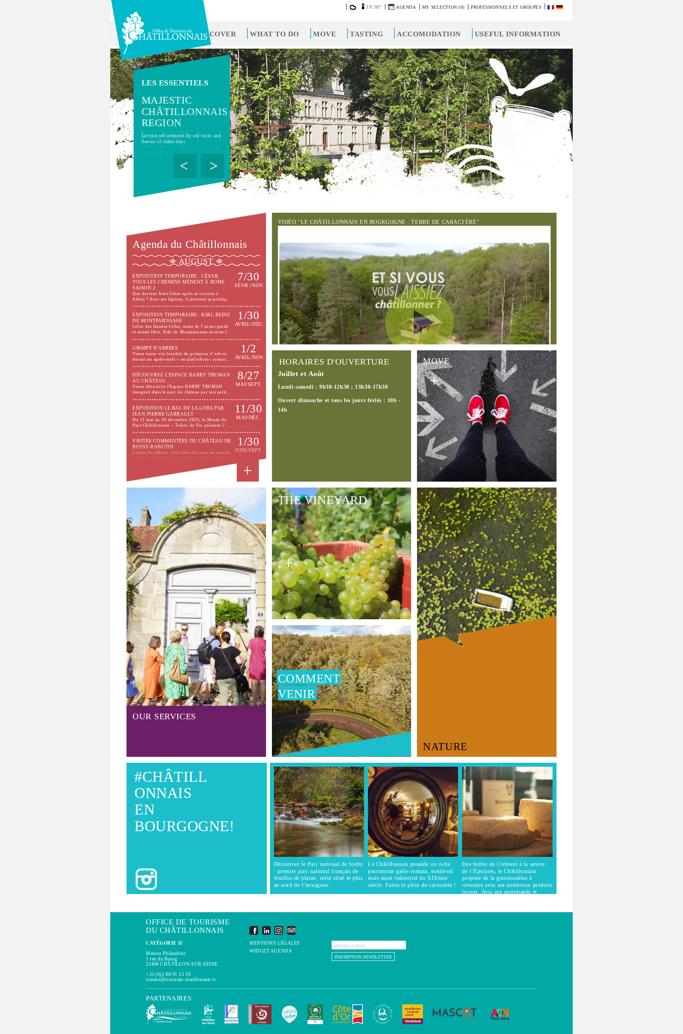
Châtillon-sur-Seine (208, 1014)
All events (248, 470)
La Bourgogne (382, 1014)
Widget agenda (270, 951)
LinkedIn (266, 930)
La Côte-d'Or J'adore (289, 1014)
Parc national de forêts (260, 1014)
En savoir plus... (195, 287)
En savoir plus (182, 110)
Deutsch (560, 7)
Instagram (278, 930)
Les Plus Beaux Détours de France (231, 1014)
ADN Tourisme (499, 1014)
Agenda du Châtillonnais (189, 244)
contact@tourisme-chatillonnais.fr (181, 979)
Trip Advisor (291, 930)
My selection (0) (443, 7)
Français (551, 7)
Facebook (253, 930)
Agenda (406, 7)
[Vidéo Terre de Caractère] (414, 322)
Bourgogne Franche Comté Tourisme (412, 1014)
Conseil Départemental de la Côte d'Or (348, 1014)
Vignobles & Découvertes (315, 1014)
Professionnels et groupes (506, 7)
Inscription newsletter (363, 957)
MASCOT (454, 1014)
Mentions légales (274, 943)
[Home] (161, 30)
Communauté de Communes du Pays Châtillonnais (169, 1014)
